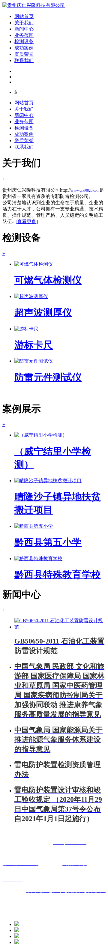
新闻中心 (24, 28)
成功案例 (24, 47)
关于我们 (24, 22)
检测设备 (24, 41)
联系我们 (24, 60)
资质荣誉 (24, 54)
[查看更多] (27, 221)
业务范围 (24, 35)
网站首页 (24, 16)
